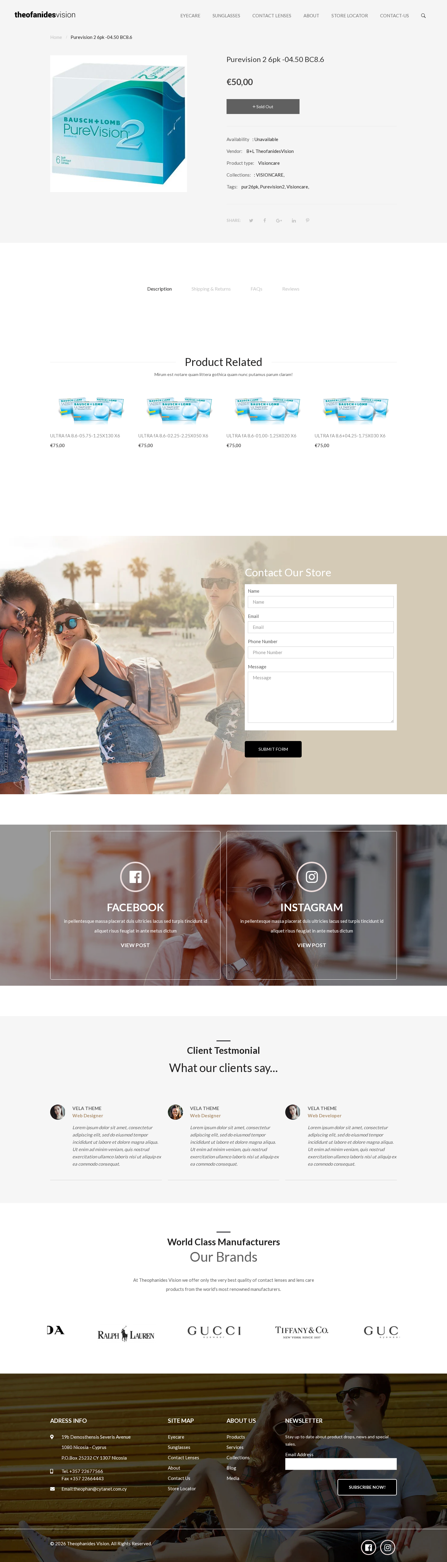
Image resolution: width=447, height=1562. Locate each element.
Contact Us (179, 1478)
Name (253, 591)
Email (253, 616)
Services (235, 1447)
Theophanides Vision (88, 1543)
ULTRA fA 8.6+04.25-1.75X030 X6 (350, 435)
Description (159, 288)
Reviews (291, 288)
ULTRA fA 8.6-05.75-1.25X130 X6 (85, 435)
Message (257, 666)
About (174, 1468)
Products (236, 1437)
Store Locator (182, 1488)
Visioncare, (297, 186)
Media (233, 1478)
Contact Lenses (183, 1457)
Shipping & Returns (211, 288)
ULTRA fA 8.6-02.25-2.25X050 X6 (173, 435)
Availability (238, 139)
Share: (234, 220)
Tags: (232, 186)
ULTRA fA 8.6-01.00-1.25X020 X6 (261, 435)
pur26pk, (250, 186)
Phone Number (263, 641)
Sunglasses (179, 1447)
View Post (135, 945)
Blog (231, 1468)
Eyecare (176, 1437)
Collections (238, 1457)
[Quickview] (130, 417)
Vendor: (234, 151)
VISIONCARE (269, 175)
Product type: (240, 163)
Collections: (239, 175)
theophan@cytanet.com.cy (100, 1488)
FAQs (256, 288)
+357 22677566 (86, 1471)
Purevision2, (273, 186)
